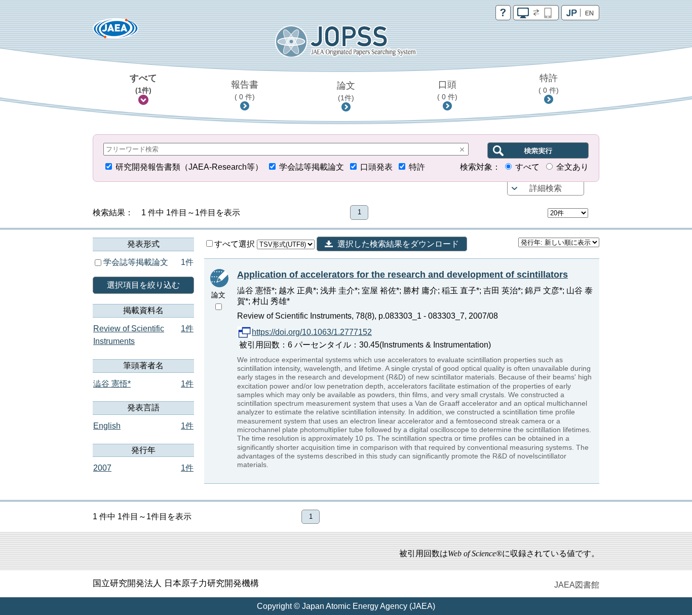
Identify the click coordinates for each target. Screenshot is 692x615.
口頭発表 (376, 167)
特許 (549, 83)
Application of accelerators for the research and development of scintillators (402, 275)
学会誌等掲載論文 (311, 167)
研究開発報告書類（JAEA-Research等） (189, 167)
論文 (346, 91)
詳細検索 (545, 188)
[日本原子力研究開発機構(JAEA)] (115, 31)
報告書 (244, 90)
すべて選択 (235, 244)
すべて (143, 83)
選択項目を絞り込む (143, 285)
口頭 (447, 90)
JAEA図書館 (576, 585)
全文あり (572, 167)
